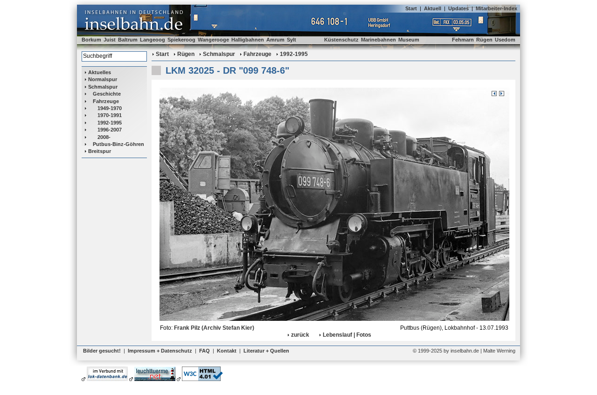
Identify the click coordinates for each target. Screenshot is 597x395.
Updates (458, 8)
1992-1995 (109, 122)
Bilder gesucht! (102, 350)
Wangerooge (213, 39)
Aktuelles (99, 72)
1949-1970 (109, 108)
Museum (408, 39)
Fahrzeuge (106, 101)
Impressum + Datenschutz (160, 350)
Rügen (484, 39)
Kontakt (226, 350)
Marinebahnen (378, 39)
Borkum (91, 39)
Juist (110, 39)
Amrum (275, 39)
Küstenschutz (341, 39)
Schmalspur (103, 87)
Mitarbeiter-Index (496, 8)
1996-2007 (109, 129)
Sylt (291, 39)
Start (411, 8)
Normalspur (102, 79)
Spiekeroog (181, 39)
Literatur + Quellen (266, 350)
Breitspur (99, 151)
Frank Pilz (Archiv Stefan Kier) (214, 328)
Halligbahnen (247, 39)
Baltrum (128, 39)
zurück (300, 335)
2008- (104, 137)
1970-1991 (109, 115)
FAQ (204, 350)
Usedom (505, 39)
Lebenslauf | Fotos (347, 335)
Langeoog (152, 39)
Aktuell (432, 8)
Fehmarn (463, 39)
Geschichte (107, 94)
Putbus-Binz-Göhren (118, 144)
